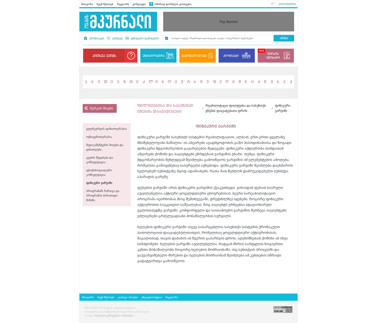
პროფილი (287, 4)
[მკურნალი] (118, 21)
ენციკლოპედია (154, 55)
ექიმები (117, 38)
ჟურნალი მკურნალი (144, 38)
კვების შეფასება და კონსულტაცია (99, 160)
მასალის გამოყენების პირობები (114, 315)
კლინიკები (96, 38)
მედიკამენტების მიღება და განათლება (104, 147)
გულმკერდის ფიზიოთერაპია (106, 129)
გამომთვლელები (194, 55)
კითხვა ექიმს (104, 55)
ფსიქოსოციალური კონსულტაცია (99, 172)
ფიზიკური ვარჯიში (99, 183)
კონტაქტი (139, 4)
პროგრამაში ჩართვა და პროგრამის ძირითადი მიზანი (102, 196)
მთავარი (87, 4)
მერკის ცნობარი (273, 55)
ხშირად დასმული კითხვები (173, 4)
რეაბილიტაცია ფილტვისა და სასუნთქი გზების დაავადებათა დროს (236, 108)
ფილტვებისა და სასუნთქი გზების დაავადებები (165, 108)
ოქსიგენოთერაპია (99, 137)
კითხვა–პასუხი (128, 297)
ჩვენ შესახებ (105, 4)
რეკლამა (123, 4)
